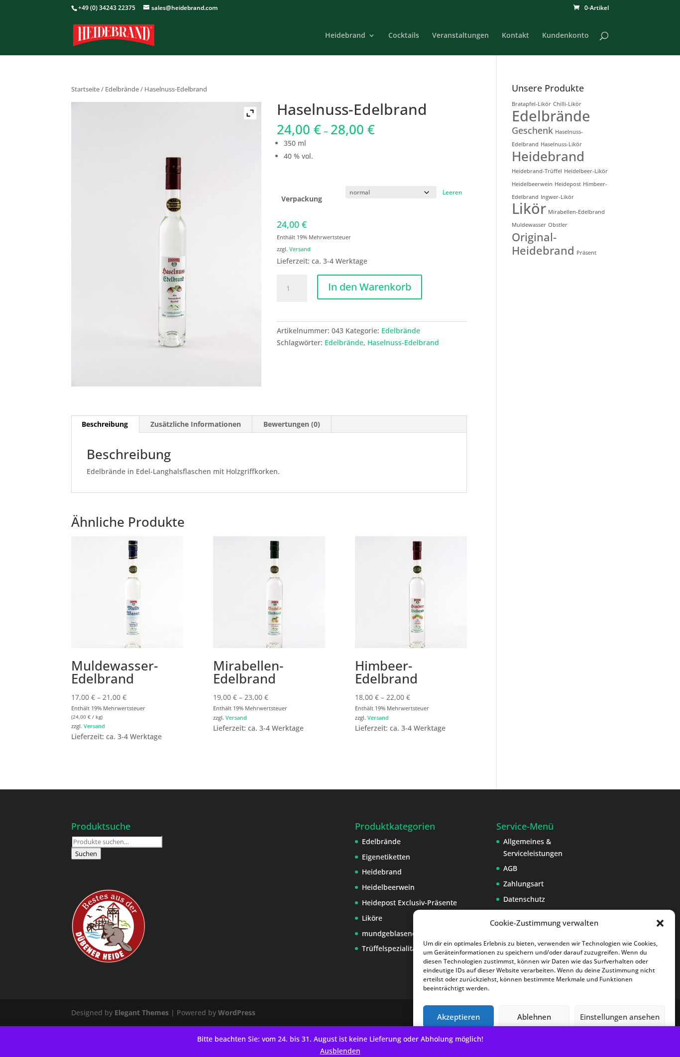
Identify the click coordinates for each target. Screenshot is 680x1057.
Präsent (586, 252)
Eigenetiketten (386, 857)
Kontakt (515, 36)
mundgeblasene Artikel (401, 933)
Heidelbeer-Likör (586, 171)
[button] (660, 923)
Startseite (85, 89)
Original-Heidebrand (543, 243)
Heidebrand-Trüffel (537, 171)
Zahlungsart (523, 883)
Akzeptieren (458, 1017)
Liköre (372, 918)
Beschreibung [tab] (105, 424)
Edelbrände (122, 89)
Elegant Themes (141, 1012)
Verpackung (301, 198)
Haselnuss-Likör (561, 144)
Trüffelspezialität (390, 948)
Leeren (452, 192)
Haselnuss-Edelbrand (403, 342)
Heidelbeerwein (532, 184)
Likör (529, 208)
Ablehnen (534, 1017)
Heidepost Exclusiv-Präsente (409, 902)
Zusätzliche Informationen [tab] (195, 424)
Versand (300, 249)
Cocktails (403, 36)
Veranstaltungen (460, 36)
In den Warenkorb (369, 286)
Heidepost (568, 184)
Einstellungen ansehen (620, 1017)
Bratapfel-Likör (531, 103)
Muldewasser (529, 224)
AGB (510, 868)
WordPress (236, 1012)
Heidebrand (345, 36)
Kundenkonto (565, 36)
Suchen (86, 853)
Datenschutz (524, 899)
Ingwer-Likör (557, 196)
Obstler (557, 224)
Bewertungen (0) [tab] (291, 424)
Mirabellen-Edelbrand (576, 211)
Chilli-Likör (567, 103)
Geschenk (532, 130)
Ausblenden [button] (340, 1051)
